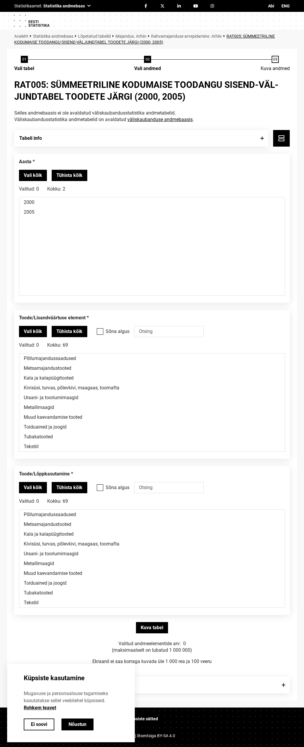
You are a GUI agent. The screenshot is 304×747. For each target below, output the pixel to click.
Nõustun (77, 724)
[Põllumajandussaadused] (152, 358)
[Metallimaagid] (152, 407)
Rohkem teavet (40, 707)
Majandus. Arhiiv (130, 36)
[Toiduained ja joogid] (152, 427)
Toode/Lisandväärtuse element (52, 318)
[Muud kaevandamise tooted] (152, 417)
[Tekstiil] (152, 446)
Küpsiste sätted (143, 718)
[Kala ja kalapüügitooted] (152, 378)
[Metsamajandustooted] (152, 368)
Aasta (25, 161)
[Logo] (31, 21)
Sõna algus (117, 331)
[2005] (152, 212)
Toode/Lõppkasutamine (44, 474)
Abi (271, 6)
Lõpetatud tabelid (94, 36)
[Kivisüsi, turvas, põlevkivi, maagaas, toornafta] (152, 388)
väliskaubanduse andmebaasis (160, 119)
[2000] (152, 202)
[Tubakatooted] (152, 437)
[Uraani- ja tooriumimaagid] (152, 397)
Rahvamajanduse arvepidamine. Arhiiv (186, 36)
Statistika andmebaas (53, 36)
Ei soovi (39, 724)
